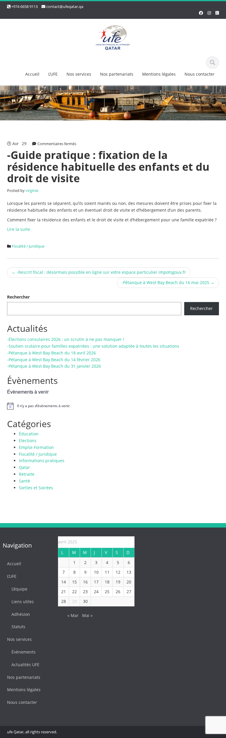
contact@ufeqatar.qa (64, 6)
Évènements (23, 652)
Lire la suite (18, 229)
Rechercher (18, 297)
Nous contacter (200, 74)
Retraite (26, 474)
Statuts (18, 626)
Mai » (87, 615)
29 (74, 601)
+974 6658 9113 (24, 6)
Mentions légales (159, 74)
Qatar (24, 467)
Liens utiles (22, 601)
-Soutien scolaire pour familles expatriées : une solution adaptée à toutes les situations (93, 346)
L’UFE (53, 74)
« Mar (73, 615)
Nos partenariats (116, 74)
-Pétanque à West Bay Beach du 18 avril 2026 (51, 353)
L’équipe (19, 589)
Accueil (32, 74)
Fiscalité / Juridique (28, 246)
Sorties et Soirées (36, 487)
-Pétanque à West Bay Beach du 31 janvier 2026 (54, 366)
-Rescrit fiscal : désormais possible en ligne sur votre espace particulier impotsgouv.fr (98, 272)
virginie (32, 190)
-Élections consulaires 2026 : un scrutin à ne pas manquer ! (65, 339)
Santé (24, 481)
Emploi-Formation (36, 447)
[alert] (113, 405)
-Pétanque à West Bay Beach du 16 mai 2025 (168, 282)
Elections (27, 440)
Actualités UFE (25, 664)
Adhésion (20, 614)
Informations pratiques (41, 460)
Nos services (79, 74)
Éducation (29, 434)
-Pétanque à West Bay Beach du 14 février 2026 (53, 359)
